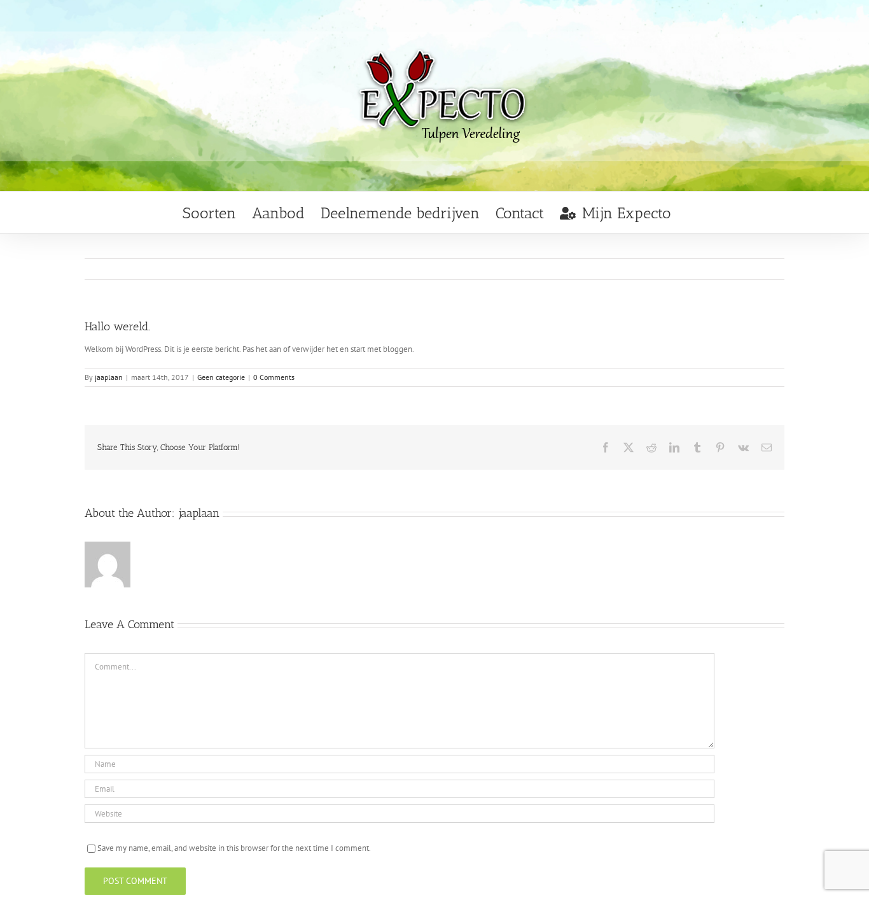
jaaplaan (109, 377)
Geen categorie (221, 377)
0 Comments (274, 377)
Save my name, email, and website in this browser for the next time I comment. (234, 848)
